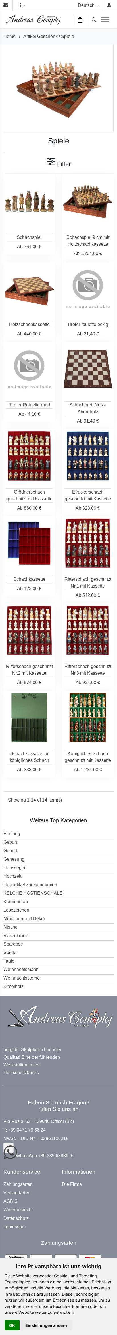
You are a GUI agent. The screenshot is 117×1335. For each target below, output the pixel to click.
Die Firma (72, 1184)
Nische (10, 927)
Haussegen (15, 867)
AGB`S (10, 1201)
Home (9, 36)
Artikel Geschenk (40, 36)
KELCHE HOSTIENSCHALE (32, 893)
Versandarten (16, 1193)
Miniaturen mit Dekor (24, 918)
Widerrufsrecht (18, 1210)
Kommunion (15, 901)
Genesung (13, 859)
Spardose (13, 944)
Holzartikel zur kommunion (30, 884)
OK (12, 1325)
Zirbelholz (13, 986)
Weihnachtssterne (21, 978)
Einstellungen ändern (46, 1325)
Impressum (14, 1227)
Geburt (10, 842)
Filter (63, 164)
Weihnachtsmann (21, 969)
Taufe (8, 961)
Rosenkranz (15, 935)
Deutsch (87, 5)
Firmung (11, 833)
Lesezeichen (16, 910)
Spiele (67, 36)
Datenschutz (16, 1218)
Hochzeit (12, 876)
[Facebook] (8, 1148)
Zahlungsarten (18, 1184)
